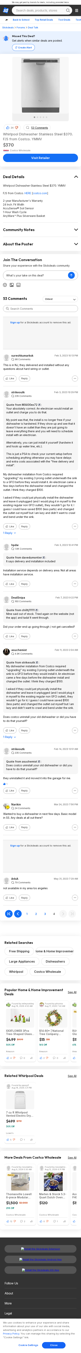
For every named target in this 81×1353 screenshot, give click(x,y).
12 (11, 1221)
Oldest (49, 299)
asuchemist (19, 650)
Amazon (10, 1051)
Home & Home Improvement (54, 951)
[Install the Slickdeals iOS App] (40, 1270)
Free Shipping (19, 951)
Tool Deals (64, 19)
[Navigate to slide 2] (37, 117)
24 (12, 127)
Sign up (15, 322)
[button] (16, 127)
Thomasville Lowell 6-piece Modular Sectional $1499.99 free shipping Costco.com (19, 1195)
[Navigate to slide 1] (34, 117)
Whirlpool (16, 972)
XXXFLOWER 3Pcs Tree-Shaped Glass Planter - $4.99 (19, 1032)
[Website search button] (68, 10)
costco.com (40, 193)
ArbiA (14, 878)
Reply (24, 378)
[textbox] (35, 275)
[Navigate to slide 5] (46, 117)
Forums (21, 27)
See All (72, 992)
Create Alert (25, 47)
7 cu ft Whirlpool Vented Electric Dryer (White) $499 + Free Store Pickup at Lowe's (20, 1114)
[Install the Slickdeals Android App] (40, 1259)
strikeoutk (18, 392)
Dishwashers (55, 961)
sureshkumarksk (22, 355)
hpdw (15, 545)
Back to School (21, 19)
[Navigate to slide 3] (40, 117)
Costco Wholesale (47, 972)
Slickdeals (8, 27)
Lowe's (10, 1133)
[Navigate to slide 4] (43, 117)
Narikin (16, 804)
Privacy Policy (11, 1333)
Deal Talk (33, 27)
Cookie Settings (28, 1345)
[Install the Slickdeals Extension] (40, 1249)
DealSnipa (18, 597)
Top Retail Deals (44, 19)
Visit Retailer (40, 158)
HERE (27, 193)
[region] (40, 1336)
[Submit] (7, 308)
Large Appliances (22, 961)
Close (53, 1345)
